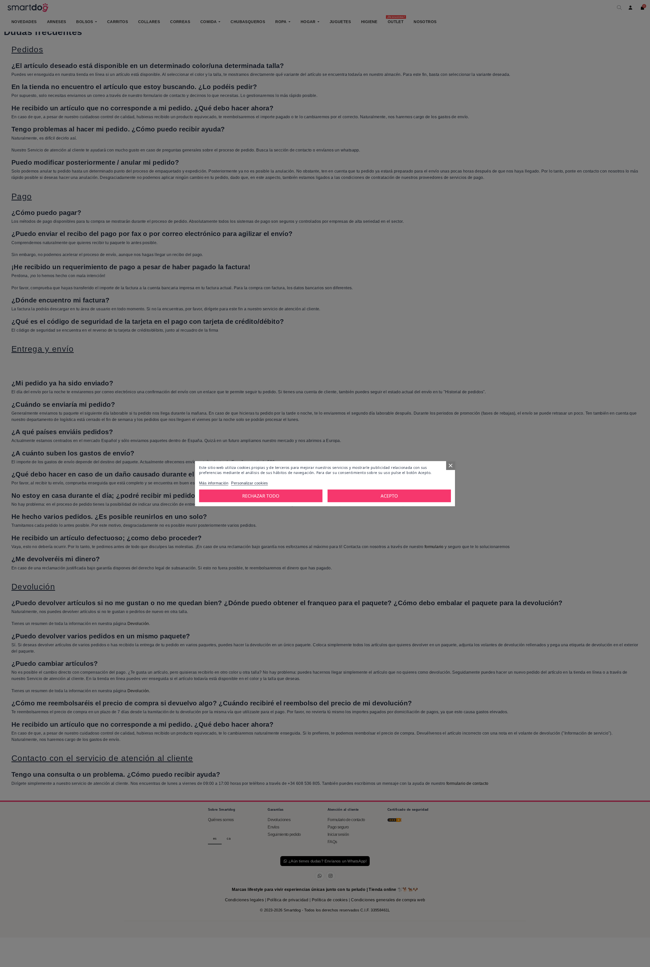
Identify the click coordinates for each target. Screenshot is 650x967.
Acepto (389, 496)
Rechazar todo (260, 496)
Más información (213, 483)
